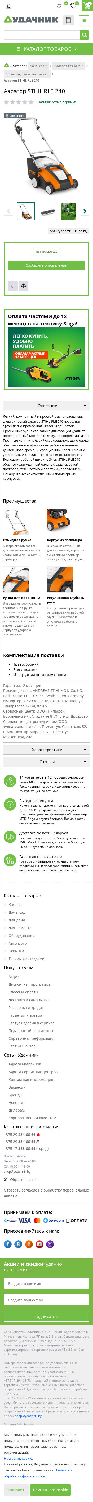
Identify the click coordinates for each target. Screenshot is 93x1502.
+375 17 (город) (26, 1148)
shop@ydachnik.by (28, 1416)
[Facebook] (8, 1244)
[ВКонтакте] (18, 1244)
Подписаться (47, 1316)
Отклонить (16, 1489)
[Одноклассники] (29, 1244)
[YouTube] (39, 1244)
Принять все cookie (50, 1489)
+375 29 (19, 1134)
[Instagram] (50, 1244)
